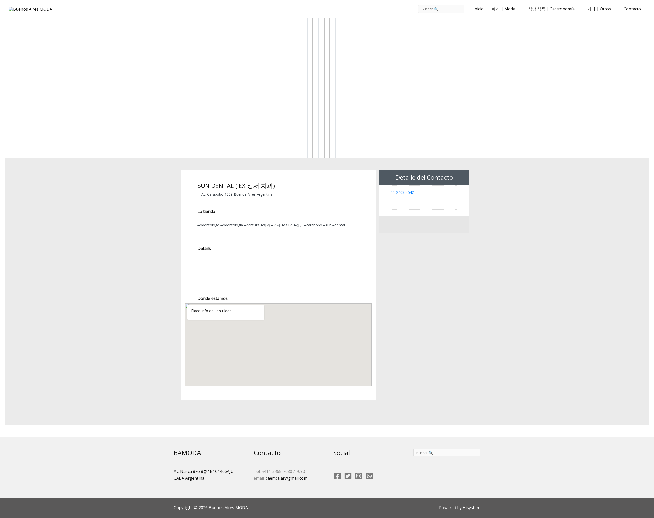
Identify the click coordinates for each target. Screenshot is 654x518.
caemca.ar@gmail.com (286, 478)
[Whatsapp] (369, 476)
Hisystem (471, 507)
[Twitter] (348, 476)
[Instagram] (359, 476)
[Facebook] (337, 476)
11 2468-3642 (402, 192)
